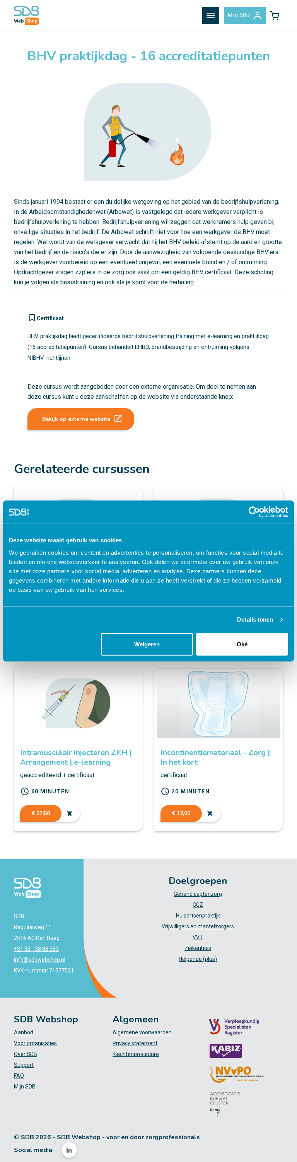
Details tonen (255, 619)
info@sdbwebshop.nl (39, 960)
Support (24, 1065)
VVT (198, 937)
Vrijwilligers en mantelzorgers (198, 926)
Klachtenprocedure (136, 1054)
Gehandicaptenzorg (198, 894)
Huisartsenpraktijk (198, 916)
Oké (242, 644)
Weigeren (147, 644)
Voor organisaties (35, 1043)
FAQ (19, 1076)
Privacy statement (135, 1043)
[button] (274, 15)
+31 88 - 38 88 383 (36, 949)
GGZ (198, 905)
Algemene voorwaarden (142, 1032)
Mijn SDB (239, 15)
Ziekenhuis (197, 948)
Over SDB (25, 1054)
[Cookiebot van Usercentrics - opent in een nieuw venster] (254, 512)
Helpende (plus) (198, 959)
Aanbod (23, 1032)
